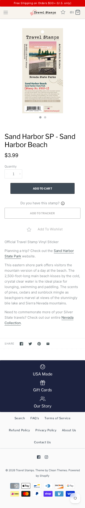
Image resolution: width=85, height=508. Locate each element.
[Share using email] (48, 343)
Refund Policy (19, 430)
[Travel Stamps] (42, 12)
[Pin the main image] (39, 343)
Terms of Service (57, 418)
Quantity (11, 166)
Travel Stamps (25, 470)
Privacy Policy (45, 430)
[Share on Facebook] (21, 343)
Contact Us (42, 442)
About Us (69, 430)
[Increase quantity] (20, 174)
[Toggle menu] (5, 12)
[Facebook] (38, 457)
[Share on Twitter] (30, 343)
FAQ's (34, 418)
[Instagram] (46, 457)
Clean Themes (58, 470)
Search (20, 418)
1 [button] (40, 118)
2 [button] (45, 118)
